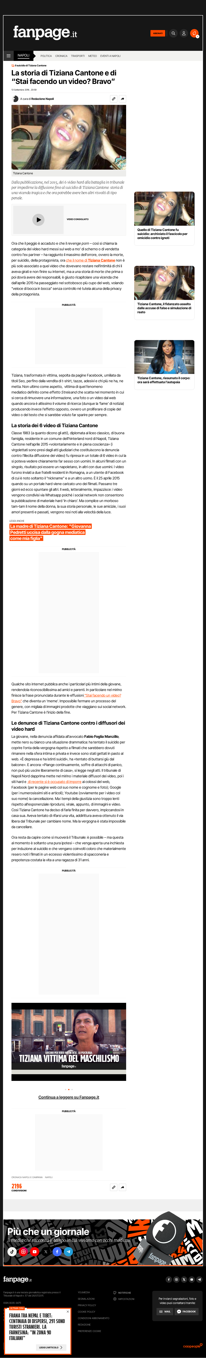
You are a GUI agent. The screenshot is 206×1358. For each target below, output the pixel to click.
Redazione (84, 1324)
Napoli (49, 1177)
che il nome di (90, 260)
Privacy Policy (87, 1305)
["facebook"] (57, 1251)
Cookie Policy (86, 1311)
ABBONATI (158, 33)
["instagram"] (23, 1251)
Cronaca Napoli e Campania (27, 1177)
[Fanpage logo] (40, 33)
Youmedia (84, 1292)
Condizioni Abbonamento (93, 1318)
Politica (46, 55)
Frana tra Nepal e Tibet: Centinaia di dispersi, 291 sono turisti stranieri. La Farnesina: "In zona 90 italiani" (37, 1327)
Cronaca (61, 55)
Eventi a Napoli (110, 55)
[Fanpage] (17, 1279)
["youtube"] (34, 1251)
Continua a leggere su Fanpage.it (68, 1097)
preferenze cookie (89, 1331)
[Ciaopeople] (193, 1347)
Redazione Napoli (42, 98)
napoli (23, 55)
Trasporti (78, 55)
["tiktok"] (12, 1251)
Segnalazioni (86, 1298)
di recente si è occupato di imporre (54, 782)
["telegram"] (68, 1251)
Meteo (92, 55)
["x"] (45, 1251)
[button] (122, 98)
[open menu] (8, 56)
